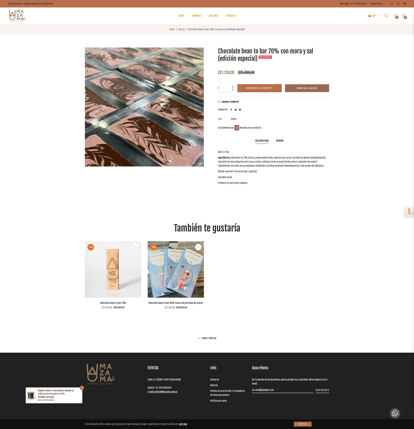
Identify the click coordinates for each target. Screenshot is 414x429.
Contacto (214, 379)
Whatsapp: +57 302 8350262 (353, 3)
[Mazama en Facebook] (391, 3)
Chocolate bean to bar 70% (113, 303)
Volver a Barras (209, 338)
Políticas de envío (218, 400)
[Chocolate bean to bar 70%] (409, 211)
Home (172, 29)
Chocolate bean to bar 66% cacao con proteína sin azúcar (175, 303)
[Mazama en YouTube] (404, 3)
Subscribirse (376, 3)
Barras (181, 29)
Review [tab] (280, 140)
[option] (113, 280)
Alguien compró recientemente (51, 390)
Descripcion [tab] (261, 140)
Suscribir (322, 390)
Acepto (303, 424)
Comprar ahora (307, 88)
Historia (214, 385)
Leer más (183, 424)
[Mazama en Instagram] (398, 3)
